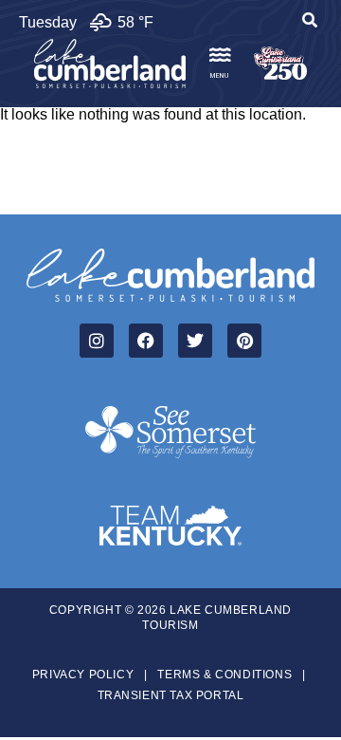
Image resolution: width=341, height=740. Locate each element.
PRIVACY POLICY (83, 674)
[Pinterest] (244, 341)
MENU (219, 76)
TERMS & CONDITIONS (224, 674)
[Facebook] (146, 341)
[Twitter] (195, 341)
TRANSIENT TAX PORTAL (171, 695)
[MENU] (219, 55)
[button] (309, 23)
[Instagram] (97, 341)
